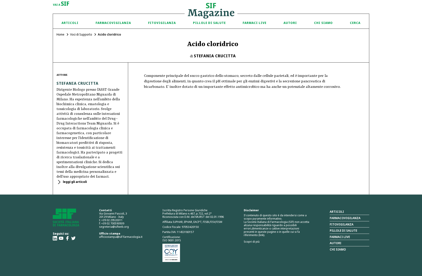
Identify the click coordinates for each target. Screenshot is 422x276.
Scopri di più (252, 242)
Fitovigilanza (162, 23)
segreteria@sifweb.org (114, 227)
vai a (61, 3)
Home (60, 34)
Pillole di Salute (209, 23)
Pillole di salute (343, 230)
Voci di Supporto (81, 34)
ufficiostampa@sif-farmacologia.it (120, 237)
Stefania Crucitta (215, 55)
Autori (290, 23)
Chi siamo (323, 23)
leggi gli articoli (74, 182)
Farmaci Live (254, 23)
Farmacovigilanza (113, 23)
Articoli (70, 23)
